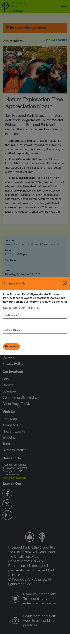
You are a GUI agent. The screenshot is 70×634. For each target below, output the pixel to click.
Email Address (11, 315)
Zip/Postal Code (12, 330)
